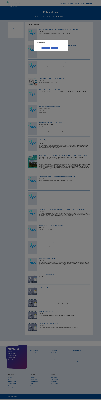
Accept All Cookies (54, 47)
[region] (51, 45)
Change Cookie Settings (46, 47)
